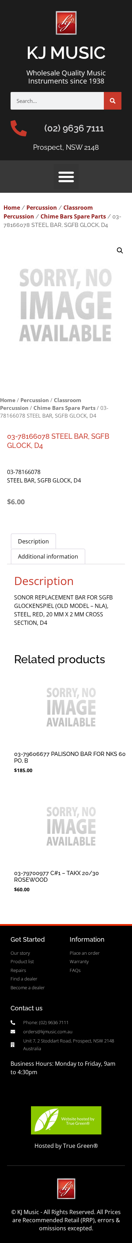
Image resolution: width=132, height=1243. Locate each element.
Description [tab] (33, 541)
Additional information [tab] (48, 556)
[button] (66, 176)
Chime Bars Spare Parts (73, 216)
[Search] (112, 101)
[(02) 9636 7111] (19, 128)
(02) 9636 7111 (74, 128)
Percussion (41, 207)
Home (12, 207)
